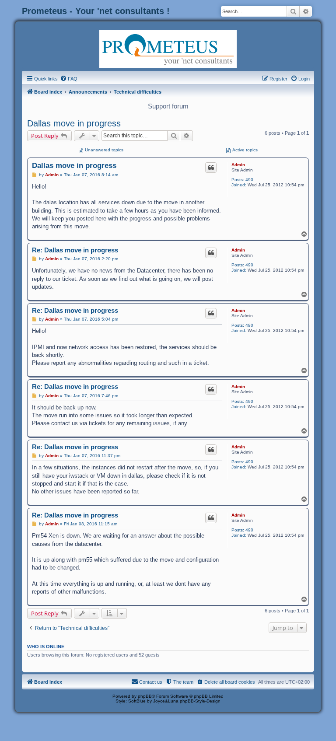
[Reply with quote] (211, 167)
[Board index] (168, 48)
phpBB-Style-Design (200, 701)
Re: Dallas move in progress (75, 250)
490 (249, 179)
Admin (238, 164)
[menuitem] (68, 78)
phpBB (145, 696)
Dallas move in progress (74, 123)
